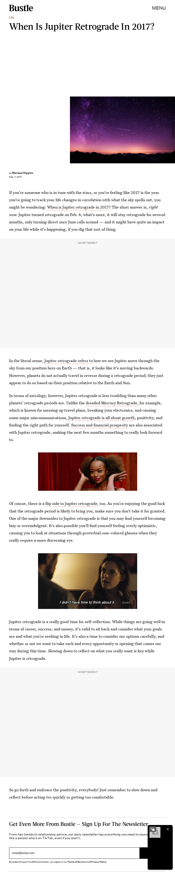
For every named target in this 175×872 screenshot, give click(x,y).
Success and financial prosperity (99, 425)
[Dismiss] (167, 829)
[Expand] (152, 829)
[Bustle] (21, 8)
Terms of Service (76, 861)
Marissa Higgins (22, 173)
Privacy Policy (98, 861)
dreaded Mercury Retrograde (111, 402)
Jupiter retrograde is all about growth (101, 417)
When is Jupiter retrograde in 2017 (77, 207)
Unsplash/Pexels (172, 130)
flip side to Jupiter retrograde (71, 503)
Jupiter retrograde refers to (68, 360)
